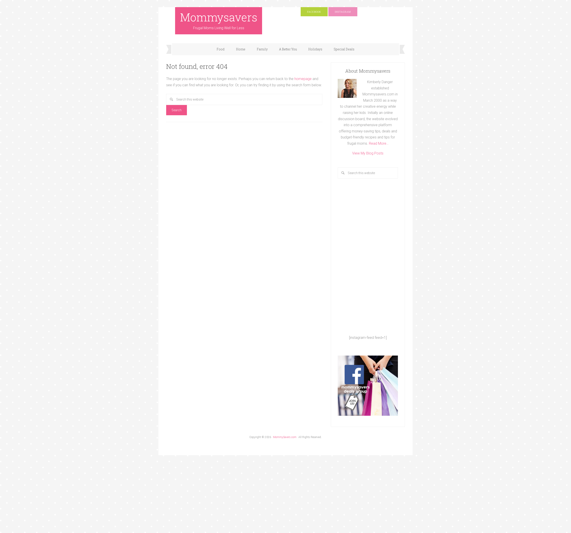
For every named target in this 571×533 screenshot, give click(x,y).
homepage (303, 79)
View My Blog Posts (367, 153)
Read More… (379, 143)
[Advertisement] (368, 256)
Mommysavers (218, 17)
